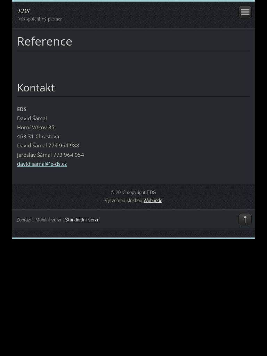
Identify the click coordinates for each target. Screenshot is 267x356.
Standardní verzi (81, 219)
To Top (245, 219)
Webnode (153, 200)
